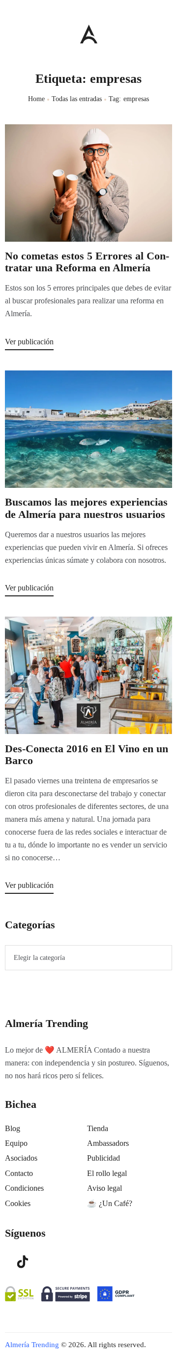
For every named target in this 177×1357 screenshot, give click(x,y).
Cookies (17, 1203)
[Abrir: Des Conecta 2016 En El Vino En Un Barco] (88, 675)
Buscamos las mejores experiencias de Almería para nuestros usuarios (86, 508)
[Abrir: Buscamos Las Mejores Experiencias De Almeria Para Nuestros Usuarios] (88, 429)
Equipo (16, 1143)
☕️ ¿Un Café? (109, 1203)
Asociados (21, 1158)
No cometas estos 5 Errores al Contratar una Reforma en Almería (87, 262)
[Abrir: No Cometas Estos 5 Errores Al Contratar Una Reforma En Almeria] (88, 183)
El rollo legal (107, 1173)
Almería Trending (32, 1345)
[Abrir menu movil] (9, 34)
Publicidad (103, 1158)
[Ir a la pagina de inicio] (88, 33)
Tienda (97, 1128)
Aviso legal (104, 1188)
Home (36, 99)
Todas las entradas (77, 99)
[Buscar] (167, 31)
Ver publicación (29, 341)
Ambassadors (108, 1143)
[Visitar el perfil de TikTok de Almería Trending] (22, 1261)
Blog (12, 1128)
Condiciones (24, 1188)
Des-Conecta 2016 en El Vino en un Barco (86, 755)
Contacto (19, 1173)
